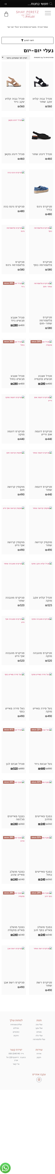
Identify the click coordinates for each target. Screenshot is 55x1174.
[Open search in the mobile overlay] (27, 4)
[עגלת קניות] (6, 14)
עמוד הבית (43, 27)
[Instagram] (39, 1079)
